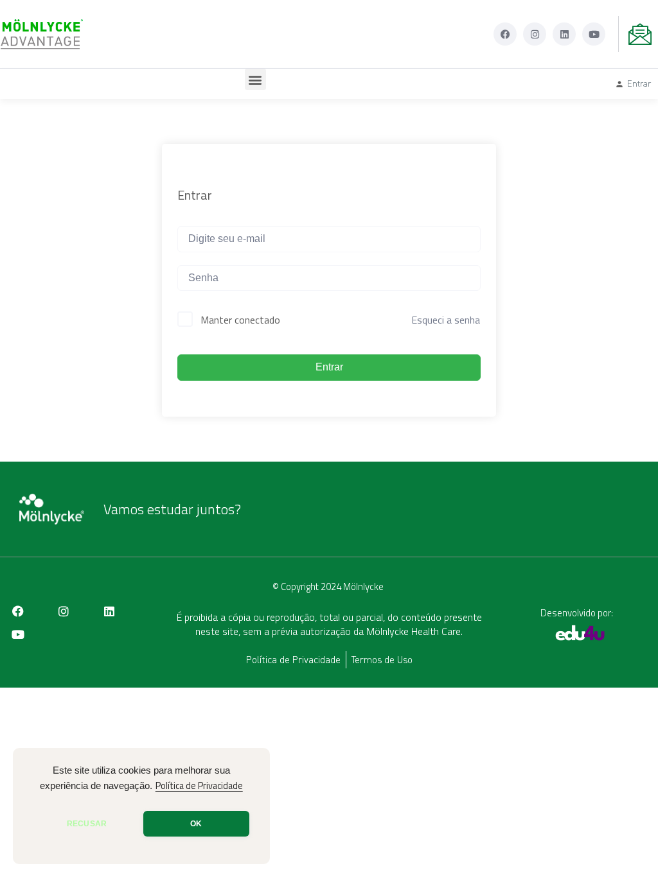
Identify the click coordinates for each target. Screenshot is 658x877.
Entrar (329, 366)
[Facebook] (505, 34)
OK (196, 823)
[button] (255, 79)
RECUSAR (87, 823)
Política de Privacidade (199, 786)
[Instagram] (534, 34)
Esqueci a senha (445, 319)
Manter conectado (240, 319)
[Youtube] (593, 34)
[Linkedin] (564, 34)
